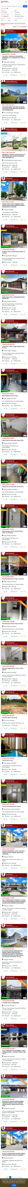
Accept (14, 1185)
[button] (3, 43)
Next (20, 1177)
